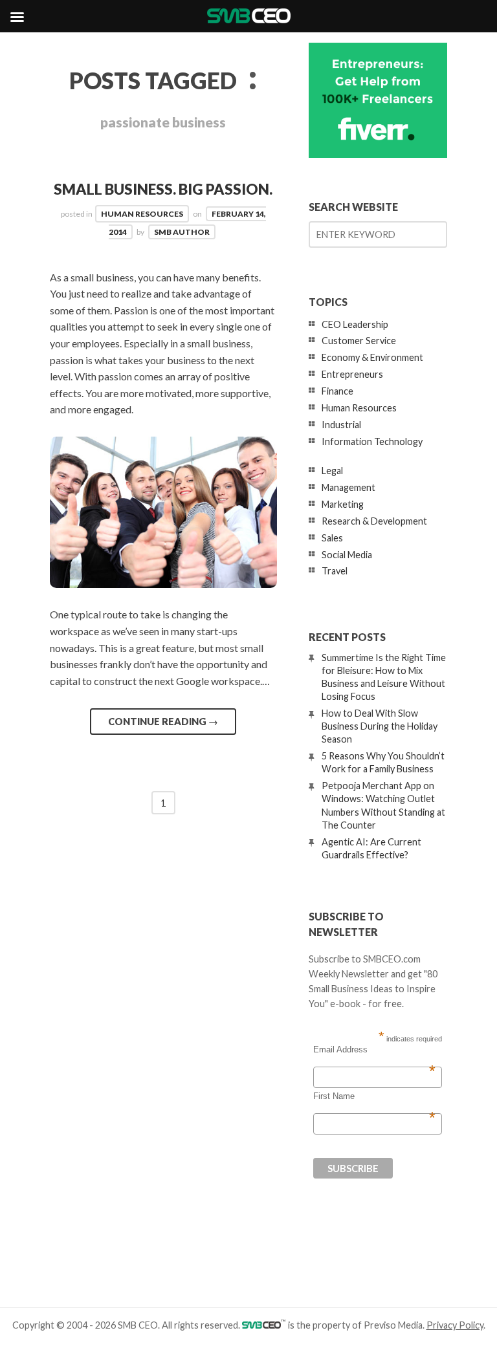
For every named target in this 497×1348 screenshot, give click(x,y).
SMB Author (182, 232)
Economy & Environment (372, 357)
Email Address (374, 1049)
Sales (332, 537)
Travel (335, 570)
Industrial (341, 424)
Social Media (347, 554)
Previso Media (393, 1325)
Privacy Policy (454, 1325)
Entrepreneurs (352, 374)
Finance (337, 391)
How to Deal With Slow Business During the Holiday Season (379, 726)
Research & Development (374, 521)
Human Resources (142, 214)
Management (348, 487)
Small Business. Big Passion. (163, 189)
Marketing (343, 504)
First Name (374, 1096)
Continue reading (163, 721)
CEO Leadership (355, 324)
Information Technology (372, 441)
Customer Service (359, 340)
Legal (332, 470)
